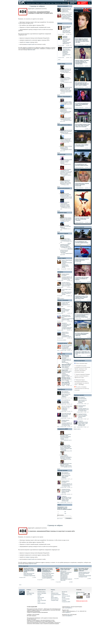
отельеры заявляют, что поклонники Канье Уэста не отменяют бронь (67, 278)
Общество (64, 3)
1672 (87, 107)
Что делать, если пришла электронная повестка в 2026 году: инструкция (82, 388)
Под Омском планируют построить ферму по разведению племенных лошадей (67, 347)
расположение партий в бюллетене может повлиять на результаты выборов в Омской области (66, 374)
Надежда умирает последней (65, 275)
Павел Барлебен (65, 382)
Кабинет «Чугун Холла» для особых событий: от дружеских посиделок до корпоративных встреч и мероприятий (67, 16)
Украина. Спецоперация (64, 96)
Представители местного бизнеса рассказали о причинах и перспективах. (29, 574)
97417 (71, 12)
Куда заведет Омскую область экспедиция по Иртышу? (83, 569)
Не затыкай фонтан (66, 400)
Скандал (76, 46)
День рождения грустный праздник (66, 392)
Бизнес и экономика (40, 3)
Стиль (39, 601)
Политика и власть (31, 3)
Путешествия (77, 170)
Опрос (63, 593)
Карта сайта (29, 594)
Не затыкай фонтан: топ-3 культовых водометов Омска (81, 165)
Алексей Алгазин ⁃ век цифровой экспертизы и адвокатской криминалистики (66, 10)
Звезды (76, 89)
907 (69, 313)
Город (75, 150)
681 (87, 87)
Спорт (52, 3)
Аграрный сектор (62, 343)
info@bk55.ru (68, 612)
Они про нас (64, 591)
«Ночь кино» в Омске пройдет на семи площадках (81, 145)
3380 (69, 376)
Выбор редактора (23, 566)
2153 (87, 187)
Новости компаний (63, 6)
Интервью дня (61, 154)
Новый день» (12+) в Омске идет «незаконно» (66, 409)
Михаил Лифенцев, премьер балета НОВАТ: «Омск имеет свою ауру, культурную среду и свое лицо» (82, 40)
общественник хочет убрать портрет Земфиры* (66, 395)
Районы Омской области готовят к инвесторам (65, 569)
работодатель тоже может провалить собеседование (66, 366)
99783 (90, 578)
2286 (87, 128)
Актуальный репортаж (64, 188)
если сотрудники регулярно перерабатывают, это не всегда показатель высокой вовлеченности (66, 359)
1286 (87, 44)
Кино (75, 190)
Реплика (60, 23)
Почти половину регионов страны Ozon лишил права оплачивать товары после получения (82, 125)
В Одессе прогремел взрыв (81, 363)
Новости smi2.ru (60, 298)
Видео (52, 596)
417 (69, 306)
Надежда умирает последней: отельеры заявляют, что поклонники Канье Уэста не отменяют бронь (82, 62)
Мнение (76, 11)
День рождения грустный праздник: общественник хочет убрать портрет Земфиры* (82, 84)
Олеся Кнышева (65, 355)
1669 (69, 418)
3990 (69, 363)
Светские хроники (62, 470)
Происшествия (58, 3)
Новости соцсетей (79, 227)
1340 (69, 404)
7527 (69, 287)
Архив (59, 59)
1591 (87, 148)
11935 (68, 385)
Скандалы (60, 271)
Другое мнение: (60, 515)
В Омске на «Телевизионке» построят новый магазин (66, 310)
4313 (69, 502)
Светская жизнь (78, 8)
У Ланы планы (61, 63)
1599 (69, 280)
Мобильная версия (73, 3)
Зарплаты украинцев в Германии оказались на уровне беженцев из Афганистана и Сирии (82, 376)
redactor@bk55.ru (68, 607)
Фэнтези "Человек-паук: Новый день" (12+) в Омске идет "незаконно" (82, 219)
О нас (28, 591)
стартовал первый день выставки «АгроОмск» (67, 328)
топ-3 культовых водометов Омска (65, 402)
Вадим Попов (65, 370)
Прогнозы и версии (63, 233)
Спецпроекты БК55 (63, 429)
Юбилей (76, 69)
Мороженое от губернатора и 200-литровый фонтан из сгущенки (66, 325)
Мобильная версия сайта (81, 601)
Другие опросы (60, 518)
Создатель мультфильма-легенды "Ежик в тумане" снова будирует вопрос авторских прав (66, 498)
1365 (87, 222)
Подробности (61, 389)
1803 (69, 350)
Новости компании (41, 603)
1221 (69, 330)
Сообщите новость (84, 3)
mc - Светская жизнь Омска (70, 0)
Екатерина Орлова (66, 377)
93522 (53, 579)
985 (69, 321)
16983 (69, 295)
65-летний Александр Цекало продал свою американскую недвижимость (66, 415)
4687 (69, 381)
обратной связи (31, 49)
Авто (52, 591)
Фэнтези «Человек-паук (67, 406)
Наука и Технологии (42, 600)
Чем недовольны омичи (64, 124)
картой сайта (31, 44)
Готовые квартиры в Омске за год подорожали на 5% (66, 303)
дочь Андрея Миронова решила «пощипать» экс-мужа (67, 293)
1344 (87, 167)
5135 (69, 494)
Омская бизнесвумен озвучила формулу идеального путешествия (82, 184)
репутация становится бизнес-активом (66, 380)
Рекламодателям (30, 593)
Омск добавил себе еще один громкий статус (66, 384)
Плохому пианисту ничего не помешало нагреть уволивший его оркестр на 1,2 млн (67, 284)
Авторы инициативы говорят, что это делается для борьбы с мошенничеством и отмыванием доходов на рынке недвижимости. (48, 575)
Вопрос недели (62, 258)
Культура (48, 3)
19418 (71, 19)
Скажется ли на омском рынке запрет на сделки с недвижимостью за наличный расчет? (47, 570)
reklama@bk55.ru (68, 615)
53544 (35, 577)
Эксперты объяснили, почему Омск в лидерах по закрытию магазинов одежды (29, 570)
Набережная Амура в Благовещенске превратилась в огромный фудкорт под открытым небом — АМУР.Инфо (82, 382)
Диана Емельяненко (66, 364)
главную (28, 42)
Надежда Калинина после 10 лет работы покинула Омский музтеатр (66, 491)
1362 (69, 411)
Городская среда (62, 212)
